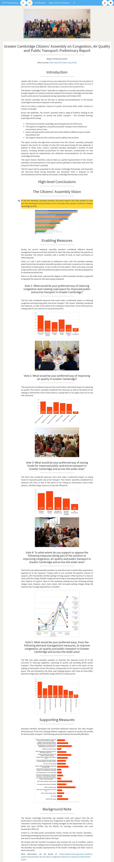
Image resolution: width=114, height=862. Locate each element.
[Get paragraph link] (19, 200)
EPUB (74, 62)
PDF (59, 62)
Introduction (39, 2)
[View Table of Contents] (29, 3)
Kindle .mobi (66, 62)
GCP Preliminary (10, 2)
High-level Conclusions (59, 2)
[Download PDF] (105, 3)
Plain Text (53, 62)
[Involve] (110, 3)
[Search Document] (23, 3)
